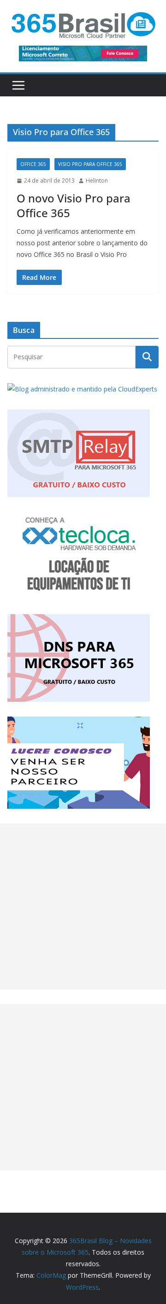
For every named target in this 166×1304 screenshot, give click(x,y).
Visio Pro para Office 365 (90, 164)
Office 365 (33, 164)
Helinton (97, 180)
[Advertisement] (83, 907)
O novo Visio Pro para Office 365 (73, 205)
